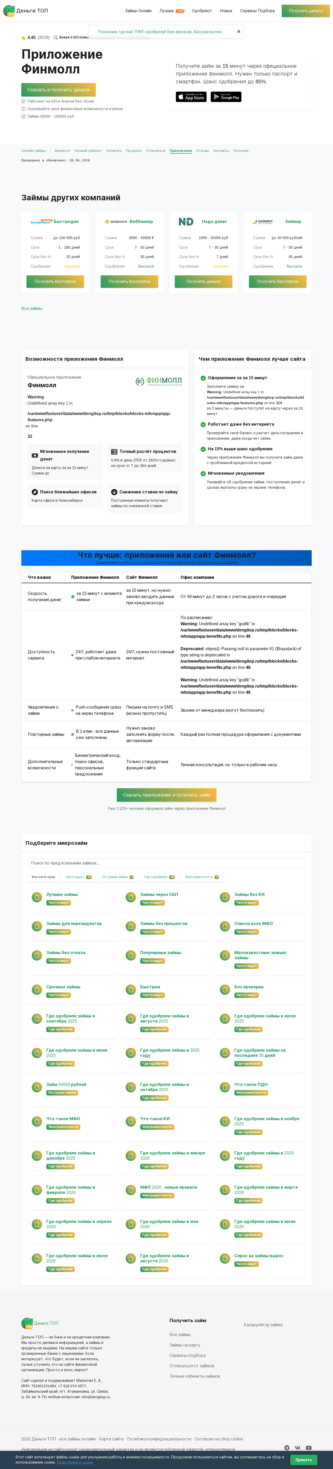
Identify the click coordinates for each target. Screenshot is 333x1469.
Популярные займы (160, 952)
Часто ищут (78, 877)
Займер (293, 221)
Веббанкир (141, 221)
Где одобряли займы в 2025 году (170, 1053)
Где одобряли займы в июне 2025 (76, 1053)
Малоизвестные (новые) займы (260, 955)
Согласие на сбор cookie (219, 1439)
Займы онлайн (138, 11)
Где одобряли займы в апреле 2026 (79, 1224)
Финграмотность (201, 877)
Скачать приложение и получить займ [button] (166, 795)
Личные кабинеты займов (195, 1376)
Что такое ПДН (250, 1084)
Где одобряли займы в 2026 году (264, 1155)
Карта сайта (111, 1439)
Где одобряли (158, 877)
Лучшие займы (62, 894)
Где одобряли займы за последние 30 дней (260, 1053)
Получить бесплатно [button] (55, 281)
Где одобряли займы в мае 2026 (169, 1224)
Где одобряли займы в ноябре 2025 (266, 1121)
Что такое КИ (155, 1119)
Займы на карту (185, 1345)
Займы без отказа (65, 952)
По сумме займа (117, 877)
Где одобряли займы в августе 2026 (164, 1258)
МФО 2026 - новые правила (168, 1187)
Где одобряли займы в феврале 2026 (70, 1190)
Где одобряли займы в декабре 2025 (70, 1155)
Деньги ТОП (46, 1323)
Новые (226, 11)
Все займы (31, 308)
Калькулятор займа (263, 1325)
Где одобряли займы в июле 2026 (77, 1258)
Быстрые (150, 987)
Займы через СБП (159, 894)
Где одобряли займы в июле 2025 (265, 1018)
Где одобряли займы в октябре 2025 (164, 1087)
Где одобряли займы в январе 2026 (172, 1155)
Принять (304, 1460)
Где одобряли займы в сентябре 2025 (70, 1018)
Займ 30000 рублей (66, 1084)
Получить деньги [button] (306, 11)
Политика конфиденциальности (159, 1439)
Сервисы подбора (257, 11)
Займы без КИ (249, 894)
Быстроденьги (66, 221)
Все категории (43, 877)
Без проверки (249, 987)
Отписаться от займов (192, 1366)
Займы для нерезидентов (74, 923)
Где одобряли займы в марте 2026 (266, 1190)
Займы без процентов (164, 923)
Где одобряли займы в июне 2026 (265, 1224)
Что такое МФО (63, 1119)
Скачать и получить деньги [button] (58, 89)
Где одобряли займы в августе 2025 (164, 1018)
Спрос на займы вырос (259, 1256)
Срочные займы (63, 987)
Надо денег (214, 221)
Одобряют (202, 11)
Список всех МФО (253, 923)
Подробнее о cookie (75, 1462)
